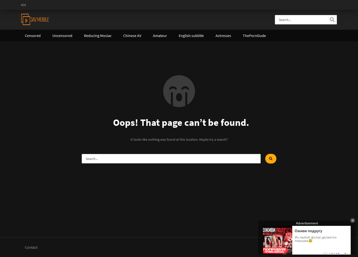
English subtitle (191, 35)
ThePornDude (254, 35)
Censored (33, 35)
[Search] (332, 20)
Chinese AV (132, 35)
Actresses (223, 35)
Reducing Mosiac (98, 35)
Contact (31, 247)
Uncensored (62, 35)
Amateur (160, 35)
